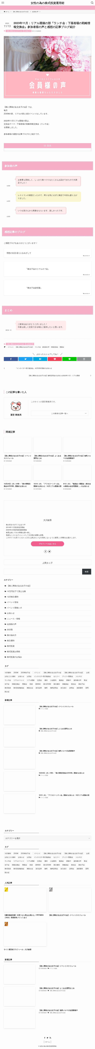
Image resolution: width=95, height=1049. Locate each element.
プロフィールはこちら (47, 543)
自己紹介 (64, 688)
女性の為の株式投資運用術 (47, 2)
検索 (87, 571)
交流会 (39, 680)
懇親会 (62, 347)
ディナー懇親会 (67, 676)
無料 (46, 688)
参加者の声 (45, 347)
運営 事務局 (15, 414)
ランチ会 (38, 347)
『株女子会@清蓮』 (34, 288)
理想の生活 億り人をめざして (19, 253)
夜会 (85, 680)
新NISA (38, 684)
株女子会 (82, 684)
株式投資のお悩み (14, 657)
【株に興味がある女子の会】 (14, 31)
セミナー (57, 676)
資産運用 (80, 688)
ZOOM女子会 (25, 672)
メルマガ (79, 676)
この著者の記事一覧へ (59, 413)
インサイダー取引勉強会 (42, 676)
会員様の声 (27, 31)
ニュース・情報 (13, 618)
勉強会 (61, 680)
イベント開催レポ (14, 607)
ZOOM (16, 672)
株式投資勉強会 (19, 688)
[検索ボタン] (92, 3)
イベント (10, 347)
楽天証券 (39, 688)
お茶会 (29, 676)
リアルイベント (19, 680)
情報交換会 (54, 347)
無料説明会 (54, 688)
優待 (46, 680)
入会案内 (53, 680)
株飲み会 (30, 688)
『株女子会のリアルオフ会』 (38, 269)
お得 (87, 672)
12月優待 (8, 672)
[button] (11, 359)
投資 (31, 684)
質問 (87, 688)
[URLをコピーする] (84, 359)
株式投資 (10, 646)
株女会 (73, 684)
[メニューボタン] (3, 3)
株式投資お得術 (13, 651)
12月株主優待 (12, 596)
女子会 (7, 684)
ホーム (47, 1042)
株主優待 (10, 640)
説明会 (71, 688)
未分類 (10, 629)
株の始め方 (11, 635)
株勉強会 (65, 684)
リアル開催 (30, 680)
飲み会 (7, 691)
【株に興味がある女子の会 (52, 672)
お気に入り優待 (10, 676)
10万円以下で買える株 (16, 591)
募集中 (68, 680)
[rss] (50, 1038)
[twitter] (49, 551)
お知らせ (10, 613)
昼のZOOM (47, 684)
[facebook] (45, 551)
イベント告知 (12, 602)
